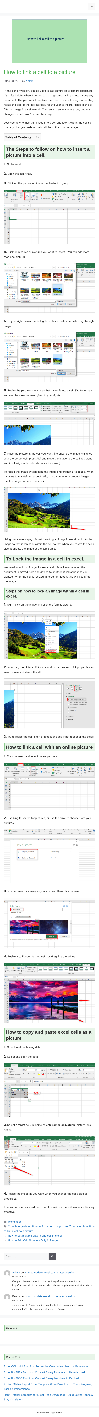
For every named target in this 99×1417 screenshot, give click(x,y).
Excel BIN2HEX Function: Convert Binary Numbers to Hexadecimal (44, 1372)
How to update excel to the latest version (50, 1272)
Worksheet (14, 1221)
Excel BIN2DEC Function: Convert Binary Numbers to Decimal (41, 1378)
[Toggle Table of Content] (36, 137)
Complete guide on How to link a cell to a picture (38, 1226)
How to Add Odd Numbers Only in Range (33, 1240)
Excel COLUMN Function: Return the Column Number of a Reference (46, 1366)
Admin (16, 1272)
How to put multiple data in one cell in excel (35, 1235)
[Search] (52, 1256)
